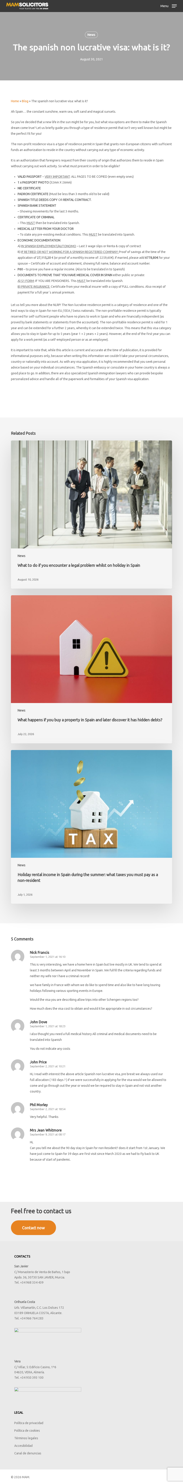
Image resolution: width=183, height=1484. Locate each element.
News (91, 35)
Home (15, 101)
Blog (25, 101)
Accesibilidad (23, 1445)
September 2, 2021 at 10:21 (47, 1066)
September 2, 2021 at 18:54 (47, 1109)
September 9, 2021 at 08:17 (47, 1134)
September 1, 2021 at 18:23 (47, 1026)
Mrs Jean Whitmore (46, 1130)
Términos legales (26, 1438)
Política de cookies (27, 1430)
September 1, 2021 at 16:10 (47, 956)
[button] (168, 5)
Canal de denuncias (27, 1453)
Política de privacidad (28, 1423)
